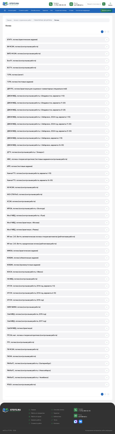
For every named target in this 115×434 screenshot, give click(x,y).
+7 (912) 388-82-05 (59, 5)
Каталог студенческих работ (22, 20)
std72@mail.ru (78, 5)
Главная (9, 20)
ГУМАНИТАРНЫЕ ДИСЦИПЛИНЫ (43, 20)
